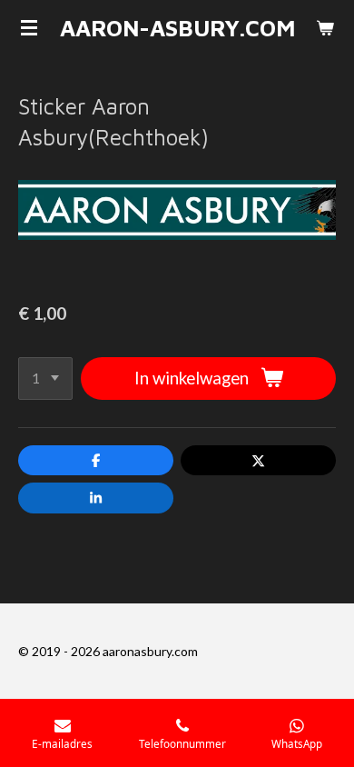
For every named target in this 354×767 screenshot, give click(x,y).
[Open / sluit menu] (29, 27)
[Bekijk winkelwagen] (325, 27)
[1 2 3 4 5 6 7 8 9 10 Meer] (45, 378)
